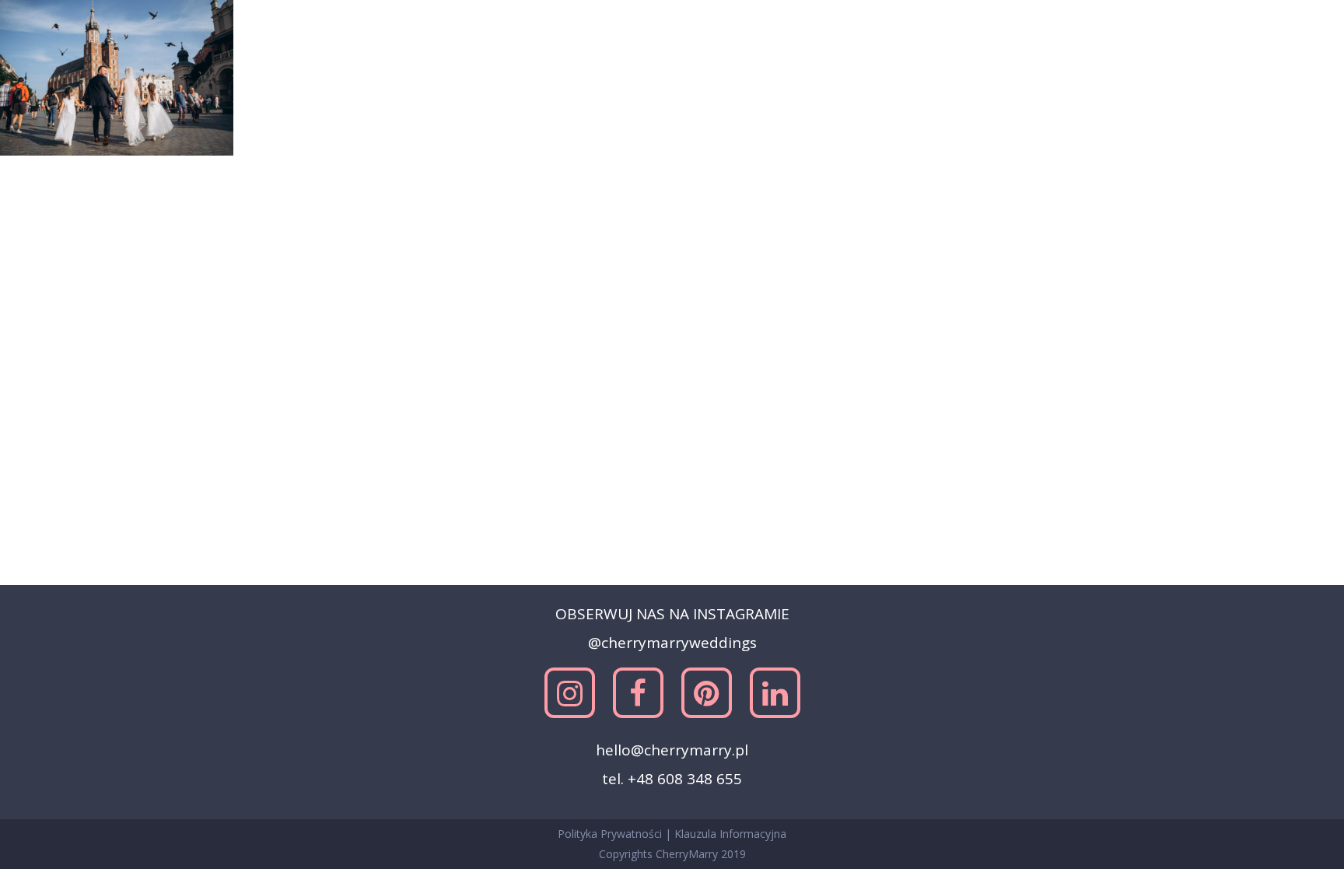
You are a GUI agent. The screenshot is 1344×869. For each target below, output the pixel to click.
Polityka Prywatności (611, 833)
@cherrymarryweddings (672, 642)
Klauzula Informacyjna (730, 833)
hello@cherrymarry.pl (672, 750)
